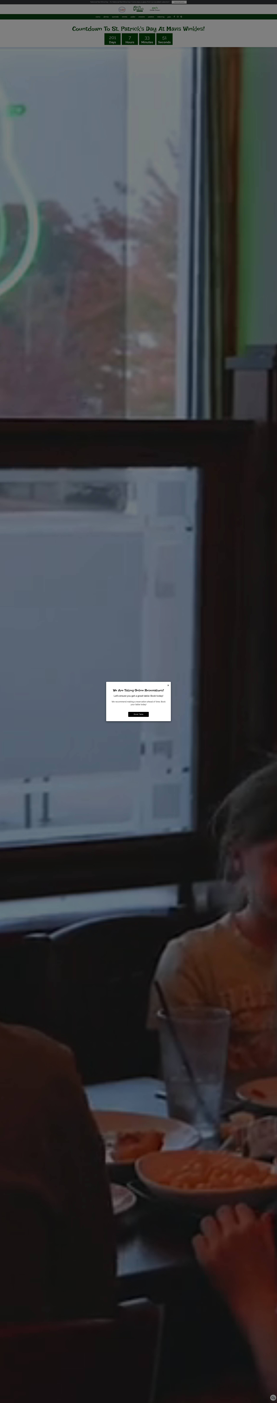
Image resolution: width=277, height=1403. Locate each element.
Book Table (138, 714)
